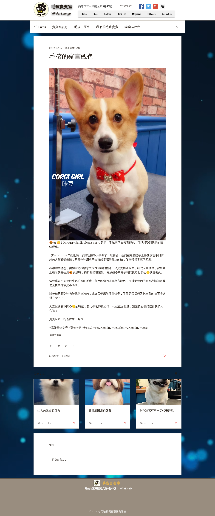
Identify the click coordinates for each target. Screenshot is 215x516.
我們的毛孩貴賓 (107, 27)
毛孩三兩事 (82, 27)
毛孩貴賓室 (61, 6)
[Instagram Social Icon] (162, 6)
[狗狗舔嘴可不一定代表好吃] (158, 392)
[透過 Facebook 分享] (50, 345)
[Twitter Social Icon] (148, 6)
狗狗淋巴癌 (132, 27)
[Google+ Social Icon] (155, 6)
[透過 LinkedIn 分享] (66, 345)
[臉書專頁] (141, 6)
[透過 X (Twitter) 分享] (58, 345)
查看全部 (177, 373)
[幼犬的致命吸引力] (56, 392)
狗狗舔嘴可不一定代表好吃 (157, 410)
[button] (177, 27)
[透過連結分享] (73, 345)
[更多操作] (164, 48)
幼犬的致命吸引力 (48, 410)
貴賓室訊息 (60, 27)
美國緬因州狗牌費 (100, 410)
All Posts (40, 27)
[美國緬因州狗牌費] (107, 392)
